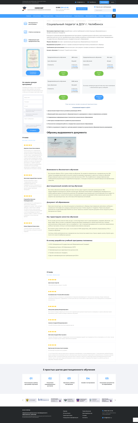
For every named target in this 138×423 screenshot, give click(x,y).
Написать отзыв (56, 274)
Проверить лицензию (33, 72)
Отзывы (101, 16)
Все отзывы (49, 274)
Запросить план (99, 97)
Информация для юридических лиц (34, 40)
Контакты (108, 16)
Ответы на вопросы (34, 32)
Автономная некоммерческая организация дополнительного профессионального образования (36, 415)
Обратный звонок (81, 8)
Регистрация (104, 2)
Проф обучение (79, 16)
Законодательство (91, 16)
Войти (112, 2)
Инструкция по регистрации (33, 23)
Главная (28, 16)
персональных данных (31, 126)
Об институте (37, 16)
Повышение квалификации (63, 16)
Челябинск (92, 2)
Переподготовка (48, 16)
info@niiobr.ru (81, 2)
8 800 (62, 7)
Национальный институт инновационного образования (39, 8)
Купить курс (63, 73)
